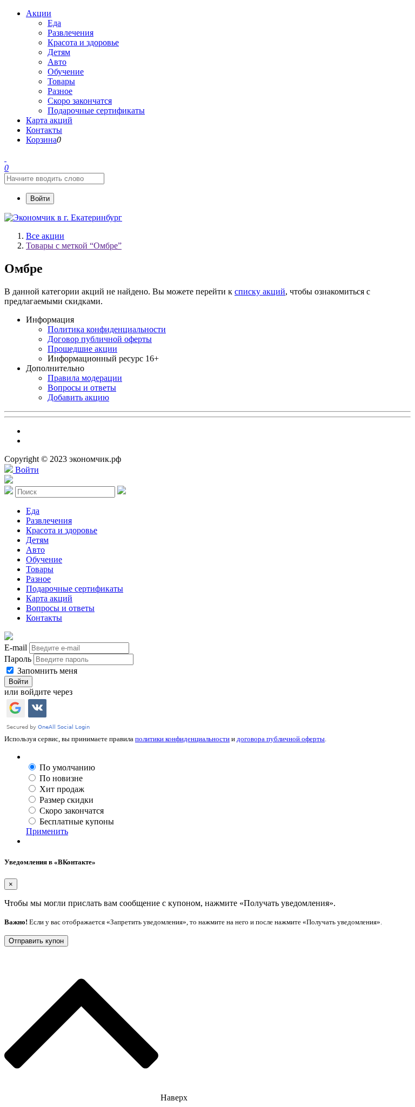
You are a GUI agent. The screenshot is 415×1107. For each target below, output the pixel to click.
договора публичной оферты (281, 739)
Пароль (17, 658)
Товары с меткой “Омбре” (74, 245)
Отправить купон (36, 941)
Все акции (45, 235)
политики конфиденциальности (182, 739)
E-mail (15, 647)
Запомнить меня (46, 670)
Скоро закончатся (71, 810)
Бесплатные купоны (76, 821)
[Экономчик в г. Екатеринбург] (63, 217)
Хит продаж (61, 789)
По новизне (61, 778)
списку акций (260, 291)
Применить (47, 831)
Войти (40, 198)
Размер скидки (66, 799)
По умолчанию (67, 767)
